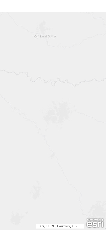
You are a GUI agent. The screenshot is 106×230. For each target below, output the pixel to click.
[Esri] (95, 223)
